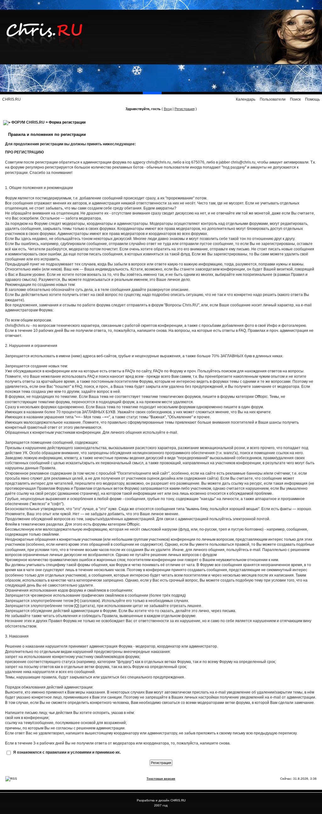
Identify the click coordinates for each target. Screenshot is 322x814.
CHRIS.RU (11, 99)
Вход (168, 109)
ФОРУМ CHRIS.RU (28, 122)
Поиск (295, 99)
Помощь (312, 99)
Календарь (245, 99)
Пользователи (273, 99)
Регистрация (185, 109)
